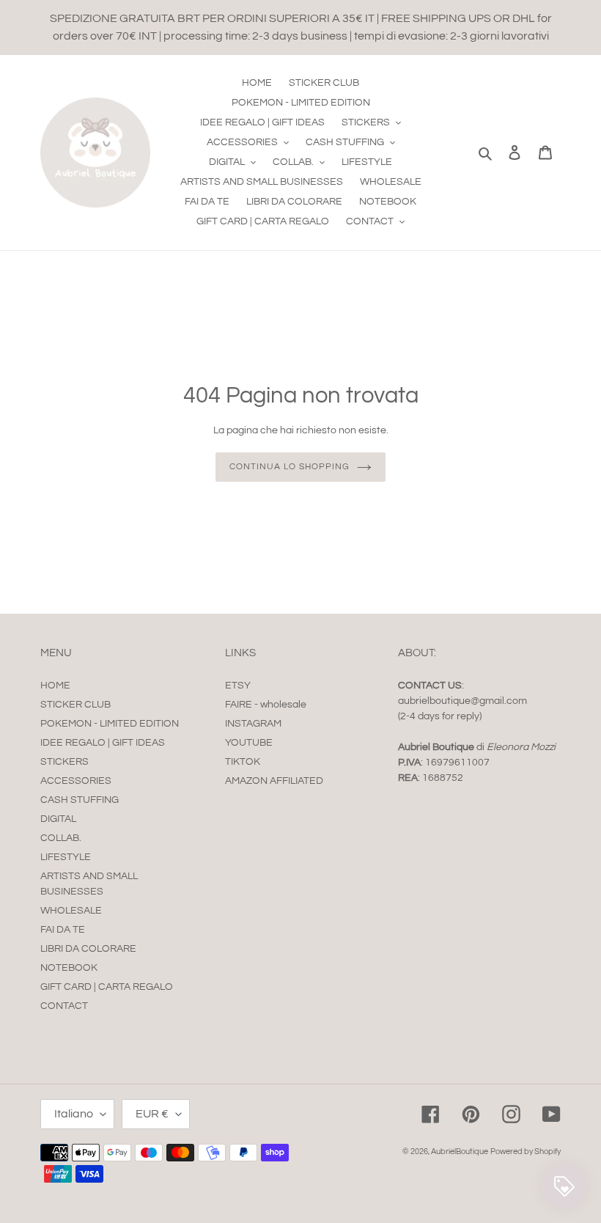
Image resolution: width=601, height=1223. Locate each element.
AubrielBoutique (459, 1151)
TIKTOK (242, 762)
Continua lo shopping (289, 466)
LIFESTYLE (65, 857)
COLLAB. (60, 838)
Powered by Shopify (525, 1151)
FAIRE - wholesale (265, 704)
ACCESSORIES (75, 781)
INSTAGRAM (253, 724)
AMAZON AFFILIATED (274, 781)
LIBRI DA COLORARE (88, 949)
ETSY (238, 685)
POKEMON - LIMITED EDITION (109, 724)
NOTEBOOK (68, 968)
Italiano (73, 1114)
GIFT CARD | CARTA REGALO (106, 987)
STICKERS (64, 762)
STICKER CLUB (75, 704)
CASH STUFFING (79, 800)
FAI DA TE (62, 930)
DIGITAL (58, 819)
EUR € (152, 1114)
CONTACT (64, 1006)
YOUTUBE (249, 743)
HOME (55, 685)
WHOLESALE (71, 911)
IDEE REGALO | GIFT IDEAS (102, 743)
